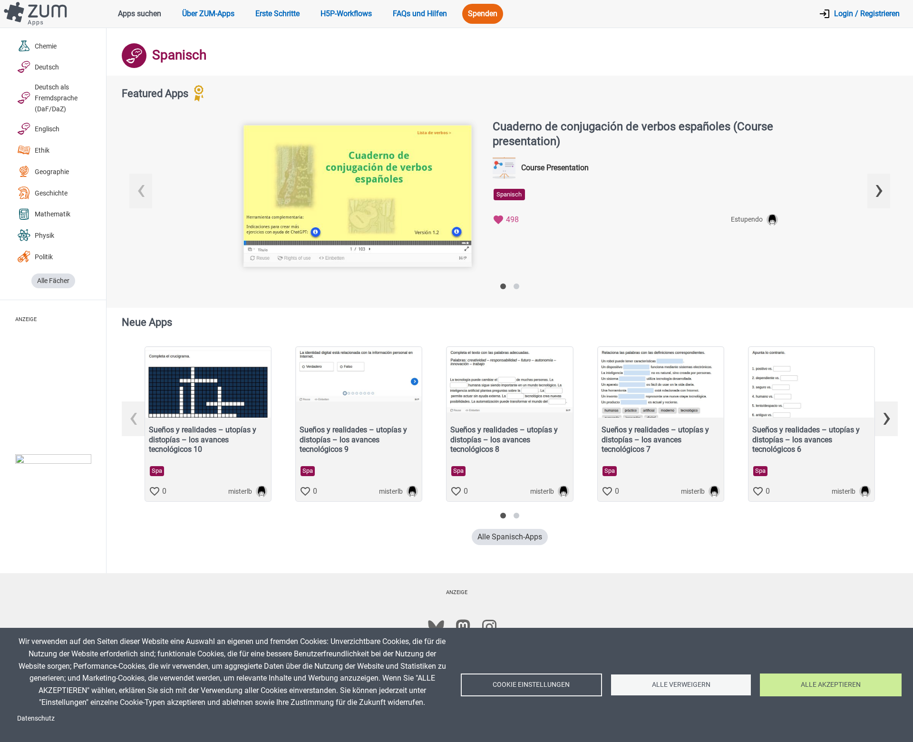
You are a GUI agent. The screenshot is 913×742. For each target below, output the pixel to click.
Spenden (482, 13)
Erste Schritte (277, 13)
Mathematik (52, 214)
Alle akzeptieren (831, 684)
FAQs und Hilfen (420, 13)
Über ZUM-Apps (208, 13)
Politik (44, 257)
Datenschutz (36, 718)
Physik (44, 236)
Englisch (47, 129)
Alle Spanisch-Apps (509, 536)
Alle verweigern (681, 684)
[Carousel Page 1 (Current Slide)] (503, 286)
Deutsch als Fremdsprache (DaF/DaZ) (56, 98)
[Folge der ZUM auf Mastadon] (462, 626)
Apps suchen (139, 13)
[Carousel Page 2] (516, 286)
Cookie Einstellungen (531, 684)
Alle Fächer (53, 281)
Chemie (46, 46)
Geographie (52, 172)
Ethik (42, 150)
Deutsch (47, 67)
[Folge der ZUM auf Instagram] (489, 626)
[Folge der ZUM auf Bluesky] (436, 626)
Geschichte (51, 193)
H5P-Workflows (346, 13)
